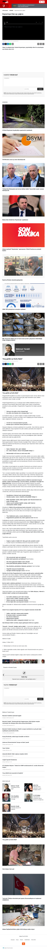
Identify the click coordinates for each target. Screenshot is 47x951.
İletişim (21, 939)
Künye (17, 939)
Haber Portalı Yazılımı (8, 947)
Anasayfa (6, 10)
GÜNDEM (11, 10)
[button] (38, 44)
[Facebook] (3, 44)
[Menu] (40, 2)
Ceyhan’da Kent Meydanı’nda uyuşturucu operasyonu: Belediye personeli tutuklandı (25, 5)
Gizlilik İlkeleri (27, 939)
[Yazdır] (13, 44)
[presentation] (6, 6)
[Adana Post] (6, 1)
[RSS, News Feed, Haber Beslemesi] (23, 943)
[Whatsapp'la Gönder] (10, 44)
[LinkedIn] (8, 44)
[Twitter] (6, 44)
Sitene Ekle (33, 939)
